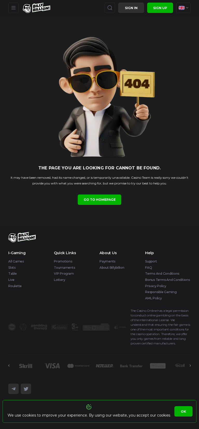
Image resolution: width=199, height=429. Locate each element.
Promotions (63, 261)
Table (12, 273)
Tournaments (64, 267)
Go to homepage (100, 200)
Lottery (59, 280)
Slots (12, 267)
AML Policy (153, 298)
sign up (160, 8)
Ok (183, 411)
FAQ (148, 267)
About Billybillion (112, 267)
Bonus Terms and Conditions (167, 280)
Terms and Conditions (162, 273)
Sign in (131, 8)
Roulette (15, 286)
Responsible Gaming (161, 292)
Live (11, 280)
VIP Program (64, 273)
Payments (107, 261)
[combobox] (183, 8)
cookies (163, 415)
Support (151, 261)
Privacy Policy (155, 286)
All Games (16, 261)
